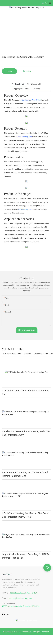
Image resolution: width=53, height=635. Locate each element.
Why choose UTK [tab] (34, 84)
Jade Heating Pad (24, 137)
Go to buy (27, 71)
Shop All (27, 354)
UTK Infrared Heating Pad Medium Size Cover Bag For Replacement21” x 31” (25, 515)
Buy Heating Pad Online (31, 100)
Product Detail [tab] (18, 84)
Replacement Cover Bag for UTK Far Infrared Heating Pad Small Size (25, 474)
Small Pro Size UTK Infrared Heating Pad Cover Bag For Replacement (26, 433)
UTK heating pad (25, 209)
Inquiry (9, 71)
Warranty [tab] (36, 89)
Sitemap (5, 614)
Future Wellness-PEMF (12, 354)
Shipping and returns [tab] (21, 89)
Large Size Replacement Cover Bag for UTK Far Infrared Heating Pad (26, 556)
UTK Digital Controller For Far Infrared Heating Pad (25, 392)
